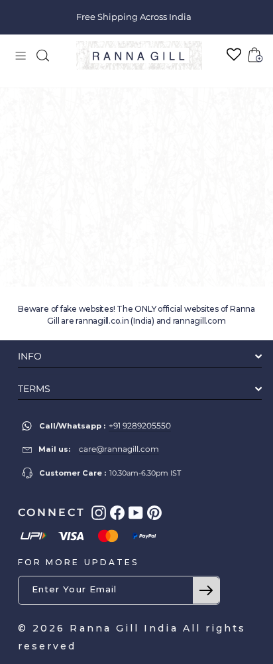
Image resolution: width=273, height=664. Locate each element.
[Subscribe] (206, 590)
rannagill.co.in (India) (115, 321)
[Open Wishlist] (234, 54)
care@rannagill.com (119, 449)
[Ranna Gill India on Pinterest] (154, 512)
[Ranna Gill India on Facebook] (117, 512)
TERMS (34, 389)
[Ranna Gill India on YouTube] (136, 512)
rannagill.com (199, 321)
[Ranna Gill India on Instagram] (98, 512)
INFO (30, 356)
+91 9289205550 (140, 426)
